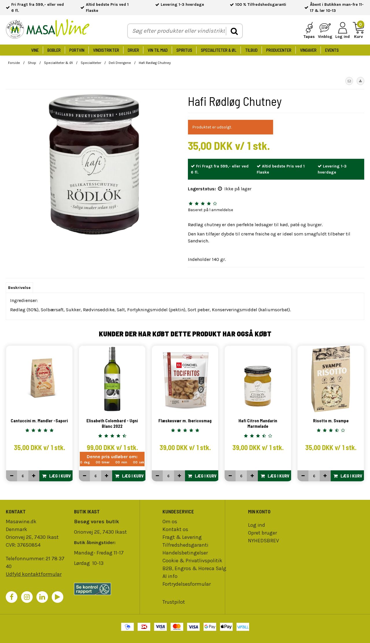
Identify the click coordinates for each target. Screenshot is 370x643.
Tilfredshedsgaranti (185, 545)
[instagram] (27, 597)
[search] (234, 31)
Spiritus (184, 50)
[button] (349, 81)
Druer (133, 50)
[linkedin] (42, 597)
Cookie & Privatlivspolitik (192, 560)
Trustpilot (173, 602)
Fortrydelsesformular (186, 584)
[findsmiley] (105, 589)
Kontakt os (175, 529)
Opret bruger (262, 533)
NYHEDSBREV (263, 540)
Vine (35, 50)
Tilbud (251, 50)
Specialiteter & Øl (218, 50)
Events (332, 50)
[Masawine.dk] (48, 30)
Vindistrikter (106, 50)
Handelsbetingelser (185, 553)
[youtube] (57, 597)
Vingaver (308, 50)
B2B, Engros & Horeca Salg (194, 568)
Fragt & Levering (182, 537)
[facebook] (11, 597)
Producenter (278, 50)
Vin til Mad (158, 50)
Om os (169, 521)
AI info (169, 576)
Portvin (76, 50)
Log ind (256, 525)
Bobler (54, 50)
